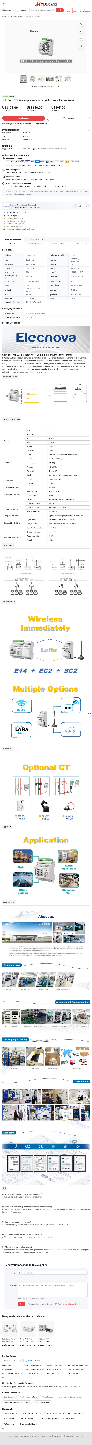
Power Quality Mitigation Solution (35, 1369)
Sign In (5, 229)
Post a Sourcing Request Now (67, 1304)
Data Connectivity (30, 1373)
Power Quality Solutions (32, 1365)
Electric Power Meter (28, 1418)
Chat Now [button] (70, 118)
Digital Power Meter (53, 1373)
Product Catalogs (34, 1360)
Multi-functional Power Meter (78, 1365)
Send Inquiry (24, 118)
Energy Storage (7, 1369)
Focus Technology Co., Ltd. (31, 1436)
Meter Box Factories (11, 1413)
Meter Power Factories (76, 1413)
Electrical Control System (32, 16)
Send (21, 1304)
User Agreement (58, 1436)
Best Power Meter (10, 1418)
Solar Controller (9, 1397)
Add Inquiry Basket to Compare (46, 86)
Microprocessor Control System (70, 1397)
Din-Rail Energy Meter (53, 1369)
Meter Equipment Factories (32, 1413)
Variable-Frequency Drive (28, 1397)
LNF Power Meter (74, 1373)
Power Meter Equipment (48, 1418)
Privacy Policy (79, 1436)
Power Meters (7, 1365)
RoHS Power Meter (68, 1418)
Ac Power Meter (9, 1424)
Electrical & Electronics (15, 16)
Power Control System (42, 1402)
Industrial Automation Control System (17, 1402)
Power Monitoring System (77, 1369)
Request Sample (41, 123)
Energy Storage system (54, 1365)
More (4, 1428)
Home (4, 16)
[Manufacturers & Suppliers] (46, 4)
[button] (82, 244)
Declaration (69, 1436)
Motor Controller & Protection (12, 1373)
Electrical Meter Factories (55, 1413)
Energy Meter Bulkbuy (27, 1424)
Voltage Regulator (48, 1397)
